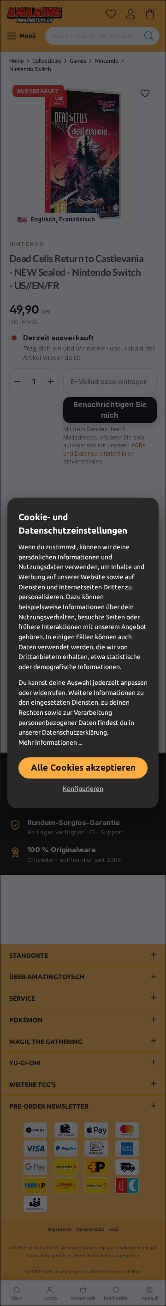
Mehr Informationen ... (50, 742)
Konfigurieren (83, 789)
